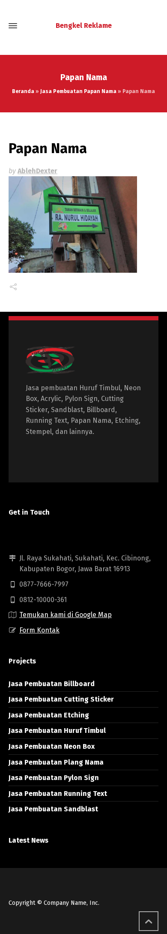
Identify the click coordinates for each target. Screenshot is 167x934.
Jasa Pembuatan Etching (49, 715)
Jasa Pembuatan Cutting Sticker (61, 699)
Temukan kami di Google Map (65, 615)
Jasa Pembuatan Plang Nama (56, 762)
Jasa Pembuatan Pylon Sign (54, 778)
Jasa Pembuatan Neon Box (52, 746)
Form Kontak (39, 630)
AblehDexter (37, 171)
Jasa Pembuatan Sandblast (53, 809)
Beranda (23, 91)
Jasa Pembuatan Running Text (58, 793)
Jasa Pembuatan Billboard (52, 684)
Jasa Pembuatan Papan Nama (78, 91)
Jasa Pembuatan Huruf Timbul (57, 730)
